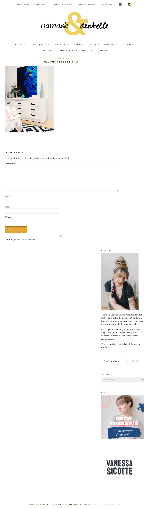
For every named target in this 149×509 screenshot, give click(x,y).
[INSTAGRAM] (129, 4)
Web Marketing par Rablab (106, 505)
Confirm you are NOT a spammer (20, 240)
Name (8, 196)
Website (8, 217)
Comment (10, 164)
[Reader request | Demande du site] (120, 4)
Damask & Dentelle (74, 24)
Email (8, 207)
